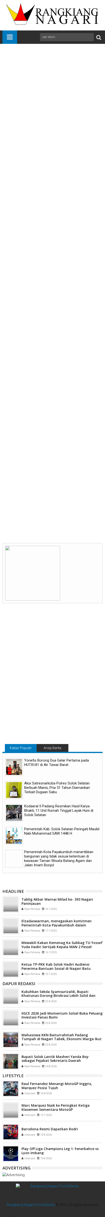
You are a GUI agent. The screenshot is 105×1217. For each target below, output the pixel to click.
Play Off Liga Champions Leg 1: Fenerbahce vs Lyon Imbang (60, 1150)
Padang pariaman (43, 425)
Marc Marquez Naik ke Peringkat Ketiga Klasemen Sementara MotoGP (55, 1107)
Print (32, 85)
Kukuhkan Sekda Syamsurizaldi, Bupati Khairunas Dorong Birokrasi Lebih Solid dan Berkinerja (58, 995)
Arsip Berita (52, 748)
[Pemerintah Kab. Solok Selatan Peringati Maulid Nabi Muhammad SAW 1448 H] (14, 836)
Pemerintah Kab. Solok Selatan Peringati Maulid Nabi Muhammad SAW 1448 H (61, 831)
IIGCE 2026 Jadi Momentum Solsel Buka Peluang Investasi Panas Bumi (62, 1015)
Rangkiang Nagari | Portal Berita (31, 1205)
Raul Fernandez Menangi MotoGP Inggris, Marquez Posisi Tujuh (56, 1085)
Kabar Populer (21, 748)
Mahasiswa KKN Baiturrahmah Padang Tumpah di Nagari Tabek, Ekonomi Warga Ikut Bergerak (61, 1039)
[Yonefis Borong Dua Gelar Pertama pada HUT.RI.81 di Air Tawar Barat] (14, 767)
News (22, 425)
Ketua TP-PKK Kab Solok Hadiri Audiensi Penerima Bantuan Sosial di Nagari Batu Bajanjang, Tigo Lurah (56, 968)
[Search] (99, 37)
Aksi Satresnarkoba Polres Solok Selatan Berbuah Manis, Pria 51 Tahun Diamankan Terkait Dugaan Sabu (57, 787)
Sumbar (65, 425)
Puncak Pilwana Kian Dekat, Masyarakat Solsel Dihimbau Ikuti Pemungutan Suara (76, 508)
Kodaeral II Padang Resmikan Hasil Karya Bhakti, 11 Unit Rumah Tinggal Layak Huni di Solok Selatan (58, 810)
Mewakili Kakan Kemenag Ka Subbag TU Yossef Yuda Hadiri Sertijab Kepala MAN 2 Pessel (62, 944)
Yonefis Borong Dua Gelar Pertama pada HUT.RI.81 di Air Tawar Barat (56, 762)
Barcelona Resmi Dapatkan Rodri (49, 1129)
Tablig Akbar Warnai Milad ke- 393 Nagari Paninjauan (57, 901)
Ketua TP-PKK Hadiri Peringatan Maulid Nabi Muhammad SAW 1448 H (27, 506)
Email (48, 85)
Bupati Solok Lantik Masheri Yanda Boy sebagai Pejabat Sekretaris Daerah (55, 1058)
